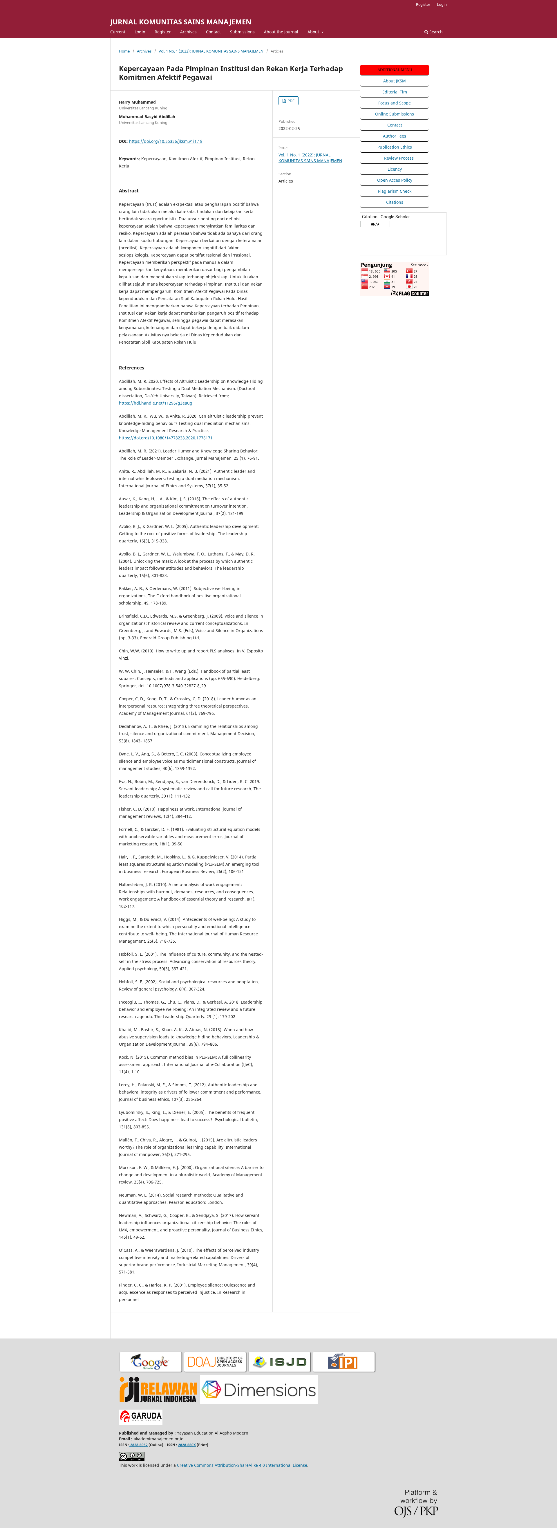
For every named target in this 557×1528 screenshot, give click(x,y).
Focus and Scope (394, 103)
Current (117, 32)
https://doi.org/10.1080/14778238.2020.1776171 (166, 438)
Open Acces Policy (394, 180)
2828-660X (187, 1444)
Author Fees (394, 136)
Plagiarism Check (394, 191)
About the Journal (281, 32)
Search (435, 32)
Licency (395, 169)
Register (163, 32)
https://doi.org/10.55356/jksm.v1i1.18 (165, 141)
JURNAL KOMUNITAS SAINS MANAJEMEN (181, 21)
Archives (188, 32)
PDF (290, 100)
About (314, 32)
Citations (394, 202)
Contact (213, 32)
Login (140, 32)
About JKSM (394, 81)
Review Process (399, 158)
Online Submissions (394, 114)
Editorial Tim (394, 92)
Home (124, 51)
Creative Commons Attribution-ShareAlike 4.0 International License (242, 1465)
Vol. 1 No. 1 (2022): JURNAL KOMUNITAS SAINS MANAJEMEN (211, 51)
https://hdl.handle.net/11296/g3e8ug (155, 403)
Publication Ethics (394, 147)
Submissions (242, 32)
